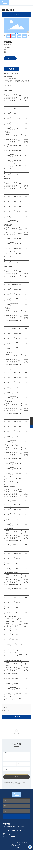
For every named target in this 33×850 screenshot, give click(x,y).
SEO (20, 844)
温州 (16, 844)
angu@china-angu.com (13, 836)
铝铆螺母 (8, 711)
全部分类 (16, 14)
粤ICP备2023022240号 (16, 845)
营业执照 (16, 847)
